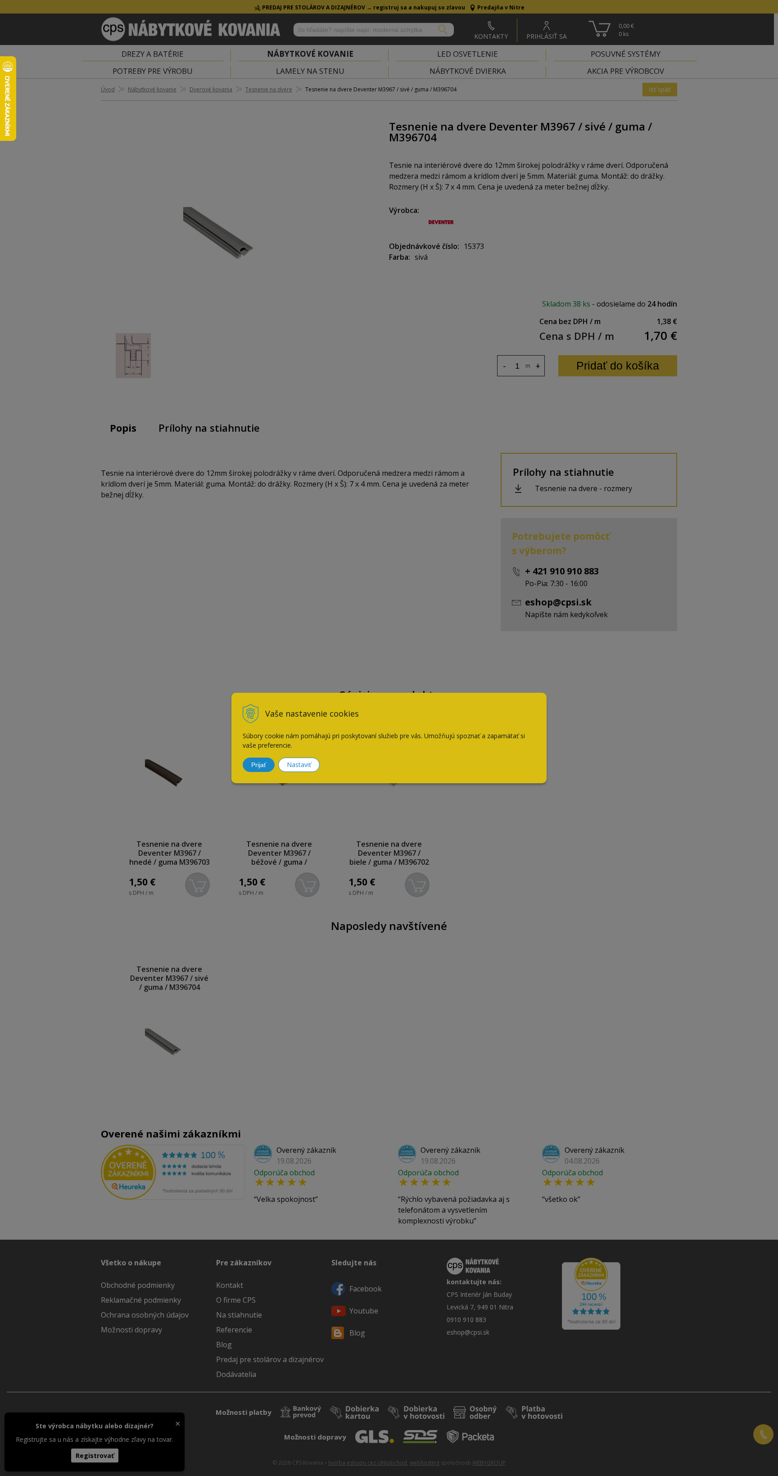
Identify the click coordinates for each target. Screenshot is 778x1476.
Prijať (258, 764)
